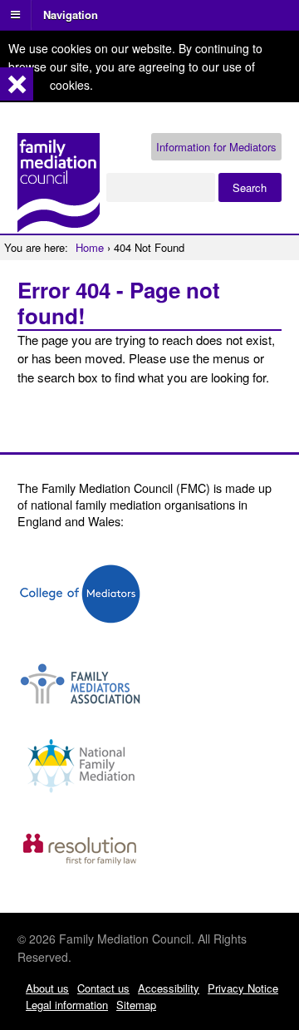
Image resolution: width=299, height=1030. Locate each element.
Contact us (103, 988)
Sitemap (136, 1005)
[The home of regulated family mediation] (58, 225)
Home (90, 247)
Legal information (67, 1005)
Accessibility (168, 988)
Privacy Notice (243, 988)
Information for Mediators (216, 147)
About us (47, 988)
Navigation (70, 14)
